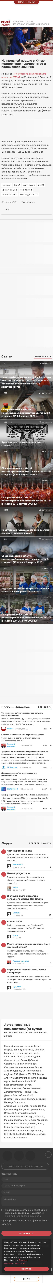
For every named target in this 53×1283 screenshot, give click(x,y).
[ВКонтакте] (39, 202)
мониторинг (26, 189)
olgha (15, 887)
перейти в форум (40, 843)
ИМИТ (41, 185)
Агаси (15, 935)
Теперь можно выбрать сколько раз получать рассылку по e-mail (22, 714)
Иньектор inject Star (18, 873)
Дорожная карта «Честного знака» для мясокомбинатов (19, 774)
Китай (17, 185)
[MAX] (49, 202)
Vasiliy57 (16, 913)
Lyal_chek (17, 986)
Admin (10, 729)
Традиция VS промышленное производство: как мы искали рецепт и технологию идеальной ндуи (24, 752)
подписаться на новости (25, 1166)
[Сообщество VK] (7, 1156)
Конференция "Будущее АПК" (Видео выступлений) (24, 795)
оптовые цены (10, 194)
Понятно (26, 1269)
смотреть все (43, 356)
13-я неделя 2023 (29, 194)
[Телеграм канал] (19, 1156)
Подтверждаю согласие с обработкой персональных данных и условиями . (26, 1213)
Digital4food (12, 789)
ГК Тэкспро (12, 767)
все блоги (45, 707)
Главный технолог (11, 745)
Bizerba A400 (14, 921)
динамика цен (10, 189)
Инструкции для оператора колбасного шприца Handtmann (25, 897)
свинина (7, 185)
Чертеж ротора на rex (19, 850)
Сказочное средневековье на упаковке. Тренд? (22, 734)
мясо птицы (29, 185)
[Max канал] (30, 1156)
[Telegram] (44, 202)
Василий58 (18, 864)
